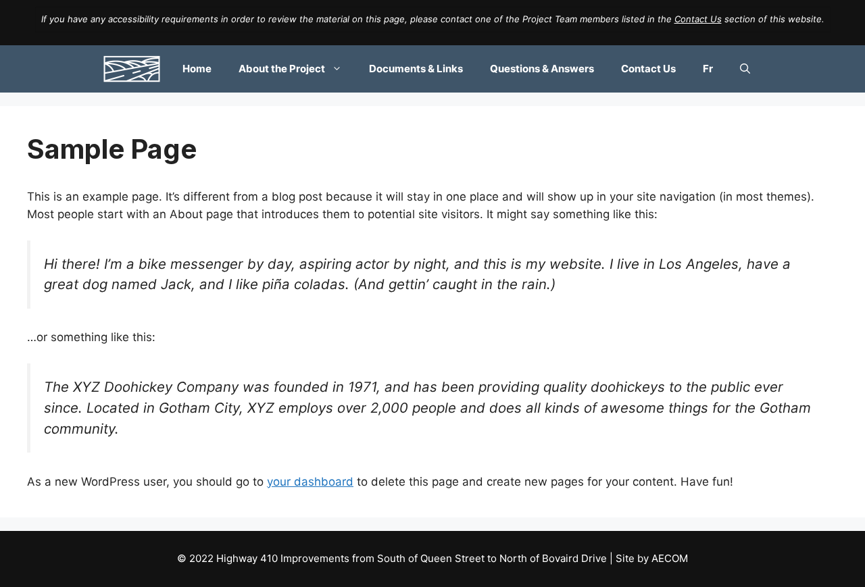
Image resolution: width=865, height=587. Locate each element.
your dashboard (310, 481)
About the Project (282, 68)
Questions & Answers (542, 68)
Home (197, 68)
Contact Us (698, 19)
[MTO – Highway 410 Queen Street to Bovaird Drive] (131, 69)
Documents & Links (416, 68)
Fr (708, 68)
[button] (745, 69)
